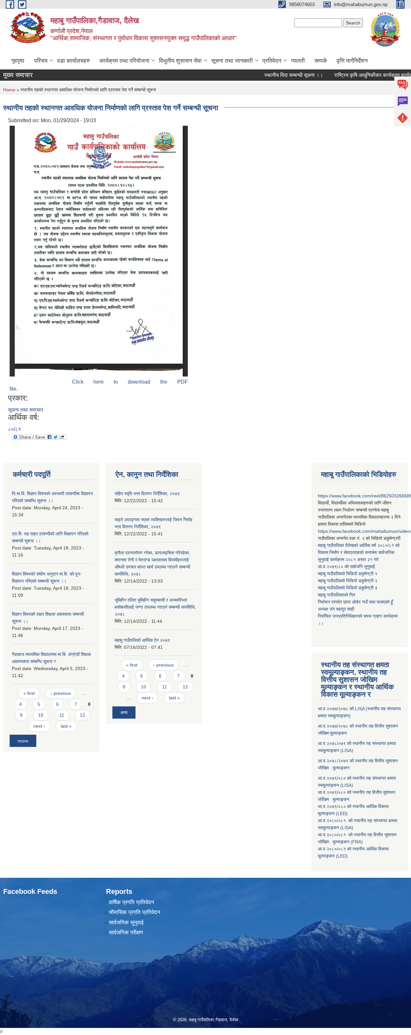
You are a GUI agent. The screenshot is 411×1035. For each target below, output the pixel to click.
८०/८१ (14, 429)
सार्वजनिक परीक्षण (126, 933)
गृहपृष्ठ (17, 61)
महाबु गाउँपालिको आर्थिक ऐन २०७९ (142, 640)
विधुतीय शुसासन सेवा (180, 61)
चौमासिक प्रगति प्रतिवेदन (134, 912)
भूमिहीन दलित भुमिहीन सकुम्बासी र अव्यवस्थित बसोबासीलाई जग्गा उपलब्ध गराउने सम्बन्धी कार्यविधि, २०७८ (155, 607)
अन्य (123, 712)
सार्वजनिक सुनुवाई (126, 923)
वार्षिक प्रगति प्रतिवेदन (131, 902)
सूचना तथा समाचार (25, 410)
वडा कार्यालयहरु (73, 61)
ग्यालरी (298, 61)
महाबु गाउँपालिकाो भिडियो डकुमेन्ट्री (346, 573)
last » (66, 726)
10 (40, 715)
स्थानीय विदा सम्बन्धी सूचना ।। (279, 75)
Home (9, 89)
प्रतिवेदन (271, 61)
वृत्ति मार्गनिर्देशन (352, 61)
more (23, 740)
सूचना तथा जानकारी (232, 61)
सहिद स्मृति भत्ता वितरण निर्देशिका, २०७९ (147, 493)
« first (29, 693)
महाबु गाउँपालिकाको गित (337, 594)
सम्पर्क (320, 61)
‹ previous (61, 693)
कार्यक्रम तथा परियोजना (124, 61)
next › (39, 726)
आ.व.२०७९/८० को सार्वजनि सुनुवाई (346, 566)
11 (61, 715)
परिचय (41, 61)
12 (82, 715)
